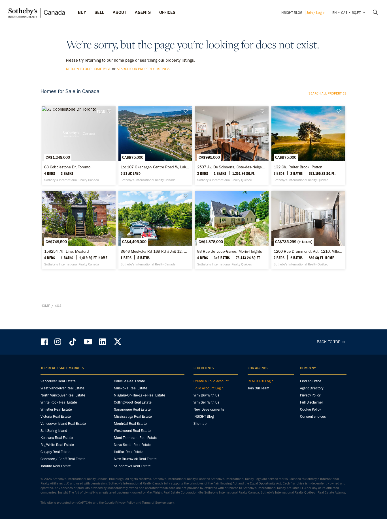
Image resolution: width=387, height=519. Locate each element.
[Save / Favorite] (110, 111)
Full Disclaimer (311, 402)
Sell (99, 12)
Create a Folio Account (211, 381)
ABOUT (119, 12)
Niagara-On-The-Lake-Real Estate (139, 395)
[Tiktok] (72, 341)
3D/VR (101, 111)
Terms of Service (154, 503)
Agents (143, 12)
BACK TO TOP (329, 341)
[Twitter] (117, 341)
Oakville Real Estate (129, 381)
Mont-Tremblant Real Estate (135, 438)
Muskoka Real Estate (130, 388)
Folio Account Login (209, 388)
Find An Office (310, 381)
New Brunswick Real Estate (135, 459)
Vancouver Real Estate (58, 381)
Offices (167, 12)
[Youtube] (87, 341)
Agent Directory (311, 388)
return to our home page (88, 69)
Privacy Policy (310, 395)
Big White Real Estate (57, 445)
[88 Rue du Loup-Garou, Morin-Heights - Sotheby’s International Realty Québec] (231, 230)
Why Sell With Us (206, 402)
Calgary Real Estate (56, 452)
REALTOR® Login (260, 381)
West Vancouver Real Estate (62, 388)
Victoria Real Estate (56, 416)
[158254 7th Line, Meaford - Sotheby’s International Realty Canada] (78, 230)
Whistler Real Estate (56, 409)
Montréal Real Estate (130, 423)
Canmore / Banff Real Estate (63, 459)
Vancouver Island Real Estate (63, 423)
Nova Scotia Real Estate (132, 445)
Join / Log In (316, 12)
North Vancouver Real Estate (63, 395)
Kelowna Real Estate (57, 438)
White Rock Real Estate (59, 402)
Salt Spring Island (54, 430)
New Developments (209, 409)
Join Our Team (258, 388)
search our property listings (143, 69)
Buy (82, 12)
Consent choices (313, 416)
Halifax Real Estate (128, 452)
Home (45, 306)
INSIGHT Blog (291, 12)
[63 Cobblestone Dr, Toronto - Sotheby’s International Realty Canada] (78, 145)
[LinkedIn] (102, 341)
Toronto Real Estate (56, 466)
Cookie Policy (310, 409)
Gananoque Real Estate (132, 409)
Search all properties (327, 93)
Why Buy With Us (206, 395)
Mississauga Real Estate (133, 416)
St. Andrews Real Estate (132, 466)
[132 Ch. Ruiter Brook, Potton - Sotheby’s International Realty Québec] (308, 145)
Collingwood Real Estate (133, 402)
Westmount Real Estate (132, 430)
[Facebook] (45, 341)
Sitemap (200, 423)
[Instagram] (58, 341)
